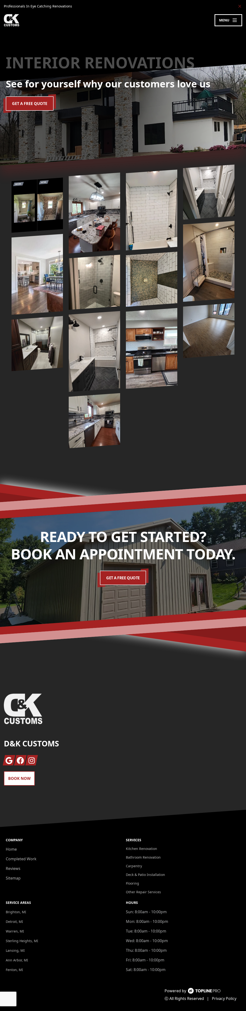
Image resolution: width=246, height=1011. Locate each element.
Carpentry (134, 866)
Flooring (132, 883)
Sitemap (13, 878)
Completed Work (21, 858)
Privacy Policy (224, 998)
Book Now (19, 778)
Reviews (13, 868)
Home (11, 849)
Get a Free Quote (29, 103)
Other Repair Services (143, 892)
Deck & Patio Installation (145, 874)
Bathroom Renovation (143, 857)
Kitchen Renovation (141, 848)
